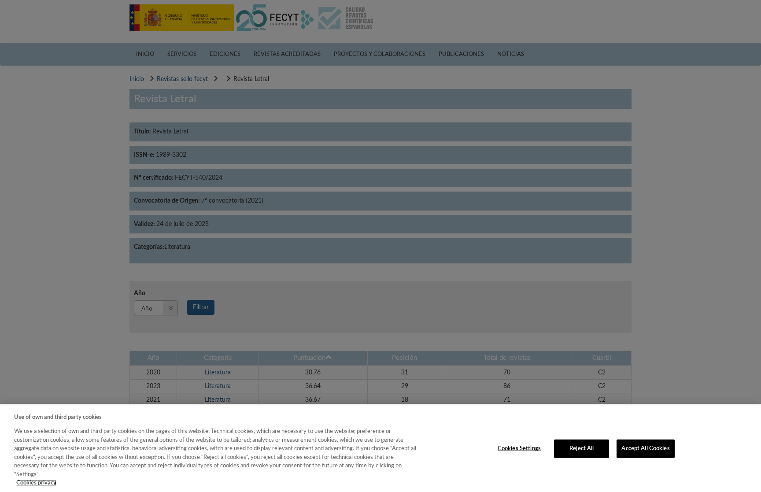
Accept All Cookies (645, 448)
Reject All (581, 448)
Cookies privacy (36, 483)
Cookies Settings (519, 448)
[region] (380, 448)
